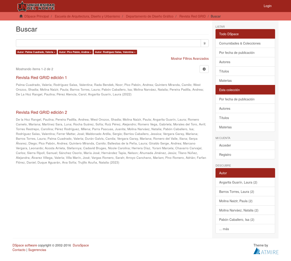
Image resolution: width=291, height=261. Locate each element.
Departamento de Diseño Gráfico (149, 16)
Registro (225, 154)
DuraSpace (81, 245)
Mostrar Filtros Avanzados (190, 58)
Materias (225, 80)
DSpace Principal (36, 16)
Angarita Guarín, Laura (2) (238, 182)
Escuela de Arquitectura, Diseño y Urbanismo (87, 16)
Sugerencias (37, 249)
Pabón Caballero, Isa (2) (236, 219)
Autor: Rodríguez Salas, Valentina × (115, 52)
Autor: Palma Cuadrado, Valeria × (36, 52)
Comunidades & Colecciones (240, 43)
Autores (224, 62)
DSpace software (25, 245)
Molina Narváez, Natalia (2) (238, 210)
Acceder (225, 145)
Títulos (224, 71)
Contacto (19, 249)
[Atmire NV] (265, 250)
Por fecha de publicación (237, 52)
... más (224, 228)
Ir (205, 43)
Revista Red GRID (192, 16)
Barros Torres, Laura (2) (236, 191)
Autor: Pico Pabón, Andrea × (75, 52)
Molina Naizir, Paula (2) (236, 201)
